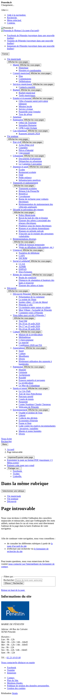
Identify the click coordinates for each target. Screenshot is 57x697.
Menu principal (14, 20)
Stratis (15, 693)
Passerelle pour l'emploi (29, 111)
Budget (16, 90)
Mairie (16, 65)
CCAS (22, 264)
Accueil (10, 449)
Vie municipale (14, 59)
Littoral (22, 415)
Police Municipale (27, 215)
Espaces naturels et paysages (32, 380)
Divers (22, 358)
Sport (21, 351)
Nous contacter (8, 662)
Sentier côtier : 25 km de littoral (33, 302)
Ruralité (22, 377)
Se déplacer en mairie (25, 662)
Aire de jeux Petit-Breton (30, 394)
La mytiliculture (26, 383)
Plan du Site (13, 680)
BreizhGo (23, 193)
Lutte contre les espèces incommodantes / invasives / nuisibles (37, 427)
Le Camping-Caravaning (30, 164)
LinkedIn (17, 476)
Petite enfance (25, 177)
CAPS (22, 255)
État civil (17, 142)
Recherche (12, 17)
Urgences (17, 250)
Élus (21, 76)
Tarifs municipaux (27, 95)
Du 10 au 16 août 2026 (29, 323)
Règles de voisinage (22, 274)
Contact (11, 678)
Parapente (23, 402)
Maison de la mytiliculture (31, 334)
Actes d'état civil (26, 145)
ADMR (22, 266)
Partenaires (18, 119)
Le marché (23, 342)
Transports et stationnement (25, 183)
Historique (23, 68)
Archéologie (24, 375)
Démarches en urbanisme (30, 161)
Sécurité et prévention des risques (28, 209)
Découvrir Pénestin (22, 294)
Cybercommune (26, 340)
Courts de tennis (26, 399)
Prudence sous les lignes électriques (35, 226)
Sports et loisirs (20, 388)
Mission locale (25, 106)
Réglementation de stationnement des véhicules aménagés (36, 205)
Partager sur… (14, 468)
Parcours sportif (26, 396)
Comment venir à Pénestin (31, 312)
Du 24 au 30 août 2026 (29, 329)
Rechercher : (9, 580)
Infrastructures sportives (30, 180)
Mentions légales (15, 683)
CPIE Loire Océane (28, 128)
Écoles (22, 169)
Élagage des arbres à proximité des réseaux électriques (35, 221)
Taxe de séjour (25, 114)
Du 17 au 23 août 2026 (29, 326)
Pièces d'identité (26, 150)
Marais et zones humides (30, 431)
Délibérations (25, 81)
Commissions (25, 79)
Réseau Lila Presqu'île (29, 191)
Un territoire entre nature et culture (34, 307)
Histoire (22, 369)
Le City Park (25, 391)
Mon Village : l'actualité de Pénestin (35, 310)
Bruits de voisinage (27, 277)
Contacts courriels (27, 87)
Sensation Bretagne (28, 125)
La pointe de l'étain (27, 299)
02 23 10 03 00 (14, 657)
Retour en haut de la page (13, 590)
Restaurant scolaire (27, 172)
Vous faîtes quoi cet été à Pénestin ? (29, 315)
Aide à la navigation (16, 15)
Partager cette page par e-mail (20, 465)
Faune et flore (25, 423)
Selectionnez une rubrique (13, 491)
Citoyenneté (24, 153)
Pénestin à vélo (26, 305)
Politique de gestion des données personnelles (28, 685)
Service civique (26, 109)
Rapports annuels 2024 (29, 133)
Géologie (23, 372)
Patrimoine (18, 367)
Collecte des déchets (28, 418)
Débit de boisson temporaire (32, 244)
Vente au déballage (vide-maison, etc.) (36, 247)
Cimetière (23, 147)
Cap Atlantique (20, 130)
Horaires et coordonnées (30, 70)
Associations (19, 348)
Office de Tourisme (28, 122)
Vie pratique (12, 136)
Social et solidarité (21, 261)
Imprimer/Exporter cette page (20, 457)
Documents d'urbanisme (30, 158)
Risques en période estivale (31, 231)
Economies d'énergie (28, 420)
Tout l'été (23, 321)
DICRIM (23, 258)
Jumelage (17, 117)
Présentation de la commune (32, 297)
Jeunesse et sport (20, 166)
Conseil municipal (21, 73)
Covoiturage (24, 196)
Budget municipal (27, 93)
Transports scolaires (28, 188)
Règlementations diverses (24, 239)
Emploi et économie (22, 98)
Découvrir (11, 288)
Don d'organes (25, 272)
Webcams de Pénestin (29, 407)
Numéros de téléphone (29, 253)
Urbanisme (18, 155)
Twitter (16, 473)
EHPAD (23, 269)
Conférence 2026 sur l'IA (30, 345)
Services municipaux (22, 84)
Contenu (11, 23)
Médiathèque (25, 337)
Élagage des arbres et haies (31, 285)
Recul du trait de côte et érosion (33, 218)
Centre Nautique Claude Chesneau (35, 404)
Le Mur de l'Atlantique (29, 385)
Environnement (20, 410)
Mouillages (24, 356)
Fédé (21, 175)
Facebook (18, 471)
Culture (16, 331)
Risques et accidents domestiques (34, 228)
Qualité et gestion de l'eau (30, 412)
